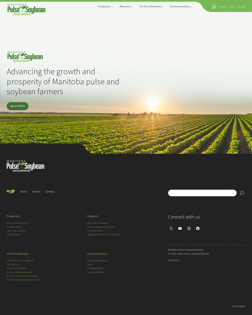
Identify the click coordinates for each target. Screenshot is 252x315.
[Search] (241, 193)
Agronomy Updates (16, 231)
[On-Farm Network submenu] (162, 7)
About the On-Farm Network (20, 260)
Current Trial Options (17, 268)
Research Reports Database (100, 227)
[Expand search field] (213, 6)
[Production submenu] (112, 7)
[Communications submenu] (191, 7)
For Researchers (95, 231)
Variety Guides (14, 234)
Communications (97, 254)
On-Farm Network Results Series (22, 276)
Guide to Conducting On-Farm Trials (24, 280)
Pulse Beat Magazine (97, 260)
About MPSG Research (98, 223)
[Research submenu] (132, 7)
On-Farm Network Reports (19, 272)
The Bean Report (15, 227)
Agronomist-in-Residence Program (103, 234)
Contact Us (173, 260)
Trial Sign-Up (13, 264)
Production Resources (17, 223)
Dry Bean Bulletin (95, 272)
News (90, 264)
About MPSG (17, 106)
